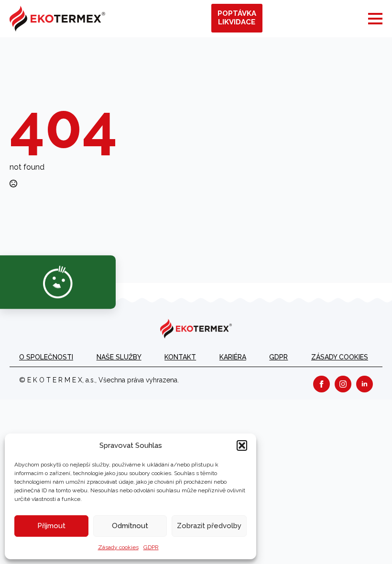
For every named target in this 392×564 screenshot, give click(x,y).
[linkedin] (364, 384)
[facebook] (321, 384)
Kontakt (180, 357)
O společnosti (46, 357)
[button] (242, 445)
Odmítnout (130, 525)
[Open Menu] (375, 18)
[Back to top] (368, 540)
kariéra (232, 357)
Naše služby (119, 357)
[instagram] (343, 384)
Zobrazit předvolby (209, 525)
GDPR (151, 547)
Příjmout (51, 525)
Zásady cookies (118, 547)
